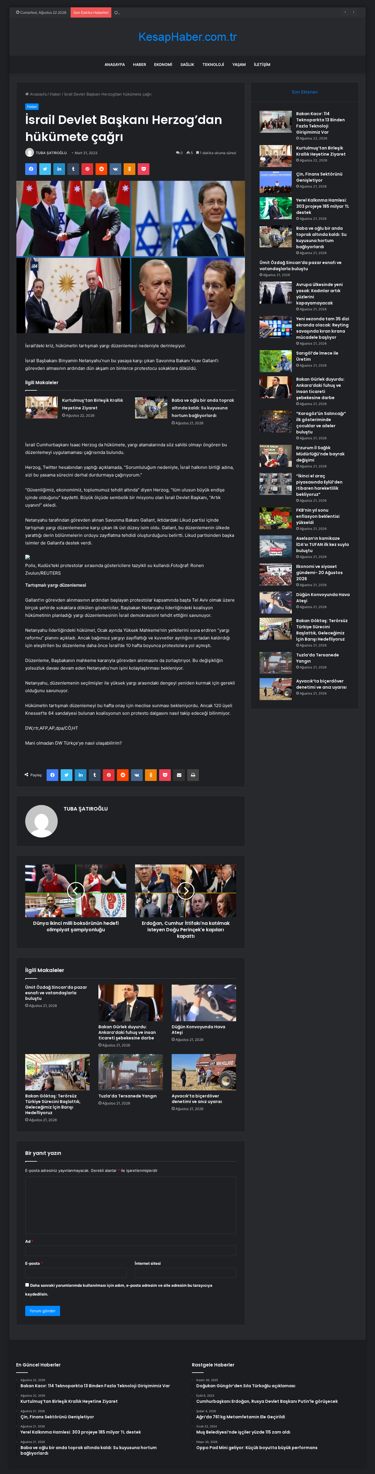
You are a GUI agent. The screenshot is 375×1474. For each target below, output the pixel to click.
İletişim (262, 64)
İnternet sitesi (148, 1263)
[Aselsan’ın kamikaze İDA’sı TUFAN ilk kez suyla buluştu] (276, 546)
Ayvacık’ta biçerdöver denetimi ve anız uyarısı (197, 1098)
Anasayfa (115, 64)
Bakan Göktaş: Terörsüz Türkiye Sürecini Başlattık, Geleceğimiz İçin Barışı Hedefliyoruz (53, 1104)
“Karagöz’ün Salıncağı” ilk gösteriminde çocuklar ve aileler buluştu (321, 423)
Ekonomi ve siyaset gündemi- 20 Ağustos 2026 (319, 573)
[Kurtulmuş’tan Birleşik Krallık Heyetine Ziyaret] (41, 407)
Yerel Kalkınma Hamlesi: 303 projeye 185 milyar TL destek (322, 206)
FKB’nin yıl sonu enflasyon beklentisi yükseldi (318, 516)
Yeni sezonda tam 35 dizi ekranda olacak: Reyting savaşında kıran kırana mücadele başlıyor (322, 328)
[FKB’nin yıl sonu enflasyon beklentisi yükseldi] (276, 518)
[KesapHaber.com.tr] (187, 37)
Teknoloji (213, 64)
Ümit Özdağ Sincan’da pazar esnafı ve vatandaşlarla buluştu (56, 992)
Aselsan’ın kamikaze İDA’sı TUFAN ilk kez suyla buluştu (322, 544)
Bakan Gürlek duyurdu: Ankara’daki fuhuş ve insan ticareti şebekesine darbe (127, 1032)
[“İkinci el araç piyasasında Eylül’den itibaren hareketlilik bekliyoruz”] (276, 484)
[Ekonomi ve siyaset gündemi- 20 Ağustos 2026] (276, 574)
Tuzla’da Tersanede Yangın (127, 1096)
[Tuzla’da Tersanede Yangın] (130, 1072)
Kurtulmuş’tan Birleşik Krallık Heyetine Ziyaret (321, 151)
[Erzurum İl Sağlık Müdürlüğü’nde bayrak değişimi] (276, 456)
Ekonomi (163, 64)
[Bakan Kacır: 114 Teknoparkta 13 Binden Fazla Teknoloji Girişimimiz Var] (276, 122)
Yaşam (239, 64)
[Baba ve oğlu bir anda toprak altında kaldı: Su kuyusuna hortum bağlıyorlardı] (151, 407)
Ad (29, 1241)
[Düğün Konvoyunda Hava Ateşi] (204, 1003)
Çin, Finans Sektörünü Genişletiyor (146, 12)
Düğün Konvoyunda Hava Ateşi (198, 1029)
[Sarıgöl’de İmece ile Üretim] (276, 361)
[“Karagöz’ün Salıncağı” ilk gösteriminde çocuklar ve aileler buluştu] (276, 422)
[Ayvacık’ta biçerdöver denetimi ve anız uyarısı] (204, 1072)
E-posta (34, 1263)
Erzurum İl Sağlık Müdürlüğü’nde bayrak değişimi (320, 454)
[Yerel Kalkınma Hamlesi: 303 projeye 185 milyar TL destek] (276, 208)
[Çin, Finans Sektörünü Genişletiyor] (276, 182)
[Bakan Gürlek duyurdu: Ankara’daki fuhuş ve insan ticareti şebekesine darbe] (130, 1003)
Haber (139, 64)
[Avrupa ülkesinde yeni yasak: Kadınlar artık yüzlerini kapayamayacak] (276, 293)
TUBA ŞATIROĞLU (51, 153)
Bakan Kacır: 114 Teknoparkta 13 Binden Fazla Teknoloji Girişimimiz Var (320, 123)
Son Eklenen (305, 92)
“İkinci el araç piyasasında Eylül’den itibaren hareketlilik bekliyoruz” (319, 485)
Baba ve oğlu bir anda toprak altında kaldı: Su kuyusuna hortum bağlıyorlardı (203, 407)
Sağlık (187, 64)
